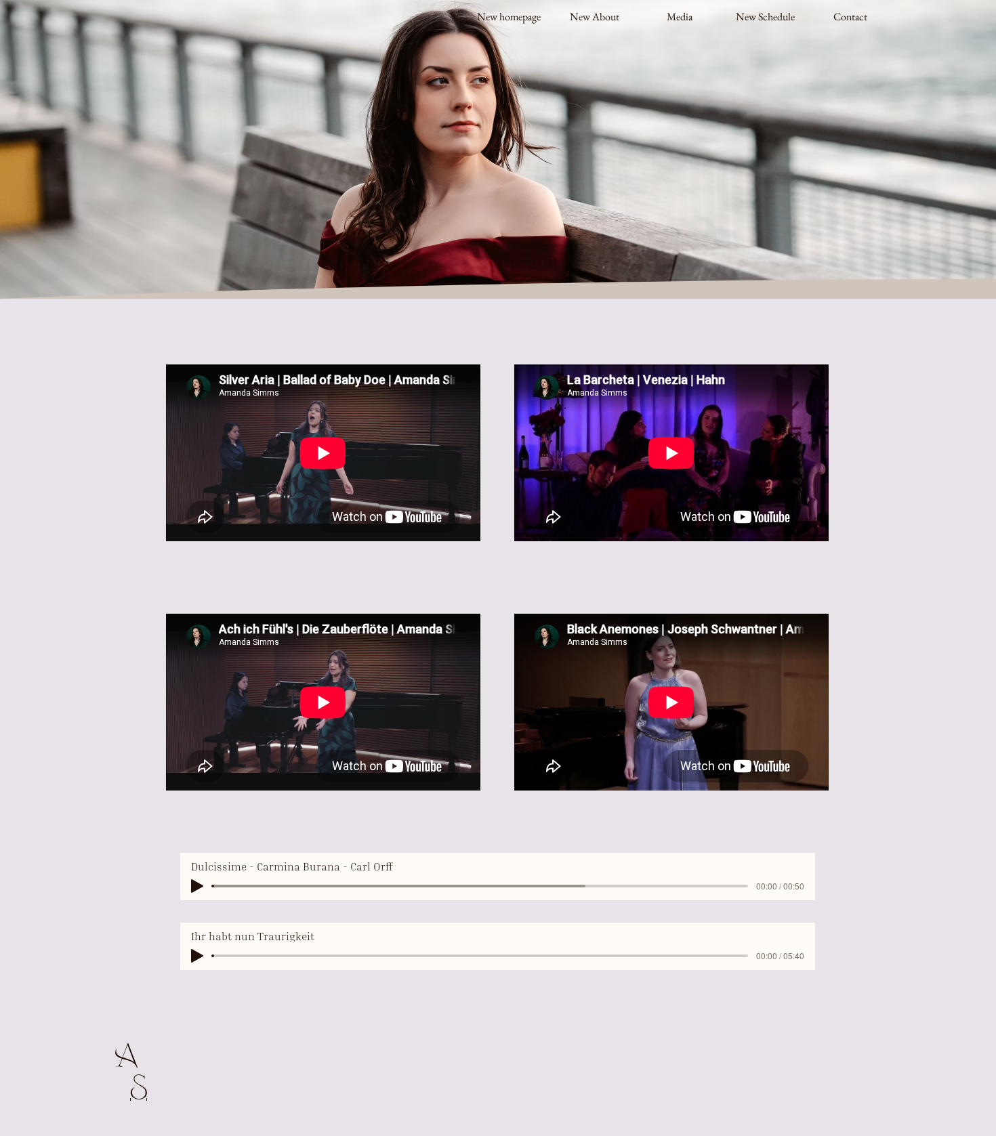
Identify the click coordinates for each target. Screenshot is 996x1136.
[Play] (197, 886)
